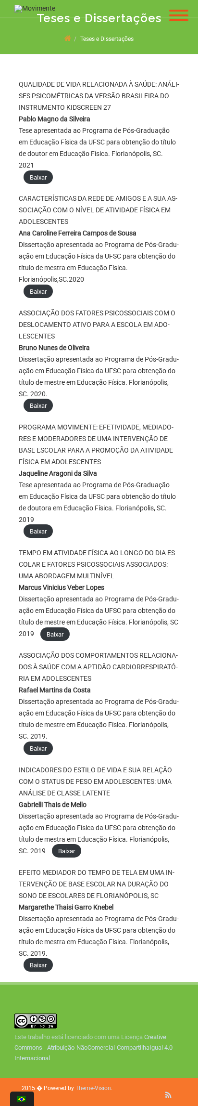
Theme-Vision (93, 1088)
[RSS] (168, 1095)
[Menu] (179, 9)
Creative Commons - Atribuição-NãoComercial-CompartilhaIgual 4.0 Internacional (93, 1047)
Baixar (38, 177)
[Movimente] (32, 8)
